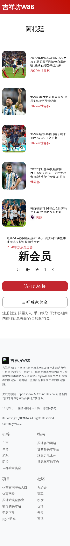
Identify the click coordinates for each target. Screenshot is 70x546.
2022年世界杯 (40, 71)
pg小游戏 (9, 519)
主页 (5, 443)
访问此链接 (35, 286)
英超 (39, 217)
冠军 (40, 494)
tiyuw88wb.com (48, 376)
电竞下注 (8, 512)
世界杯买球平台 (48, 449)
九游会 (42, 487)
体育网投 (8, 494)
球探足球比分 (46, 455)
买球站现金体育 (13, 500)
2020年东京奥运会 (20, 247)
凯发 (40, 500)
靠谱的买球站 (11, 506)
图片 (5, 462)
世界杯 (35, 182)
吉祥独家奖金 (35, 302)
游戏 (5, 455)
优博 (40, 506)
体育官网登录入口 (14, 487)
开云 (40, 512)
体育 (5, 449)
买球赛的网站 (46, 443)
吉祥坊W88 (18, 7)
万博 (40, 519)
